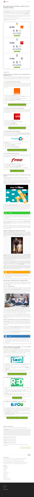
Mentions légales (5, 489)
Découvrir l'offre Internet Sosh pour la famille (17, 373)
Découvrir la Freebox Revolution (17, 170)
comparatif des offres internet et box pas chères (19, 110)
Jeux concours (5, 474)
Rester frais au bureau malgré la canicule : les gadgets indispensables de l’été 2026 (15, 458)
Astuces (4, 470)
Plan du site (5, 486)
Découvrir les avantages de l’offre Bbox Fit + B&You (17, 417)
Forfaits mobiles (5, 473)
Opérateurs (5, 477)
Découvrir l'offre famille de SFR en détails (17, 127)
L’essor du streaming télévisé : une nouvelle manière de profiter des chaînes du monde (15, 462)
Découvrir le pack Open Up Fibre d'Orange (17, 104)
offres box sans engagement (12, 350)
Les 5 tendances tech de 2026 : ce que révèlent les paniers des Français (13, 459)
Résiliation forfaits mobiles (7, 479)
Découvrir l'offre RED (17, 397)
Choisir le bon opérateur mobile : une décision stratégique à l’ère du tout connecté (14, 463)
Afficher (8, 72)
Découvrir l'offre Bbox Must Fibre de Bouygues (17, 149)
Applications (5, 469)
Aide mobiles (5, 468)
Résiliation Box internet (6, 478)
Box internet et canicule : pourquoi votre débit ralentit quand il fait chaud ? (13, 461)
